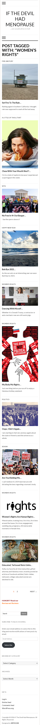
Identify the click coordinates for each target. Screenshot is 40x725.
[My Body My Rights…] (20, 354)
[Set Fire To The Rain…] (20, 82)
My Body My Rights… (11, 384)
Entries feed (6, 702)
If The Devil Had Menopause (20, 19)
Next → (33, 591)
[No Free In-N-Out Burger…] (20, 200)
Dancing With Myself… (12, 308)
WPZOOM (15, 723)
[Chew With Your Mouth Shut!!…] (20, 144)
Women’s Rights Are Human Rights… (18, 517)
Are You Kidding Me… (11, 478)
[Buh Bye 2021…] (20, 248)
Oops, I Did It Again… (11, 429)
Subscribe (8, 645)
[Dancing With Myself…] (20, 296)
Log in (4, 699)
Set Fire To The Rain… (11, 102)
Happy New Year (8, 228)
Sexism (5, 446)
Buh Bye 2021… (9, 269)
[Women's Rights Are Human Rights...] (20, 504)
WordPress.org (8, 708)
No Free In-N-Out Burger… (14, 215)
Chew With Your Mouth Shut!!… (16, 171)
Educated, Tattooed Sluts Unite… (17, 565)
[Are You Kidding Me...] (20, 462)
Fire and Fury (7, 61)
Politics (5, 399)
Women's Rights (9, 284)
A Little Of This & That (11, 118)
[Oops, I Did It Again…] (20, 414)
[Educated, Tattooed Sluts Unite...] (20, 551)
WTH (4, 186)
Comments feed (8, 705)
